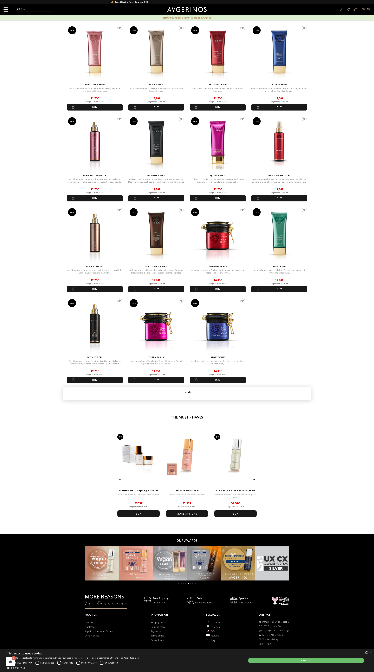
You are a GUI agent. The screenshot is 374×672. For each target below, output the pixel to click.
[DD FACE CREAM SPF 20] (187, 460)
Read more (134, 658)
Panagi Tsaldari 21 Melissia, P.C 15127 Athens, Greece (274, 624)
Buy (94, 107)
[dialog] (187, 660)
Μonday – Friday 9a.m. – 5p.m (268, 641)
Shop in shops (92, 635)
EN (368, 9)
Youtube (215, 635)
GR (363, 9)
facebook (215, 622)
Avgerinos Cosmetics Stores (99, 631)
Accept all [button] (306, 660)
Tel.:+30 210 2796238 (273, 634)
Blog (213, 640)
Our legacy (90, 626)
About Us (89, 622)
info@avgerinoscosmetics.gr (275, 630)
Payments (156, 631)
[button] (178, 583)
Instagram (215, 626)
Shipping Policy (158, 622)
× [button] (371, 653)
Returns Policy (158, 626)
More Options (187, 513)
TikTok (214, 631)
